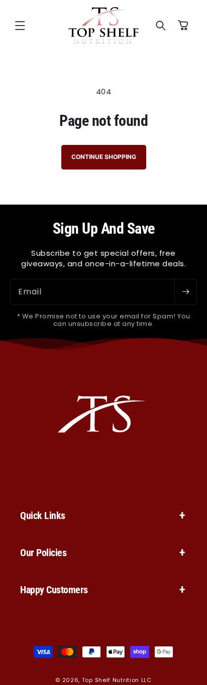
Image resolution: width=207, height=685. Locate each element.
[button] (20, 26)
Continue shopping (103, 156)
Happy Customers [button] (54, 590)
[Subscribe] (185, 292)
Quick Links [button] (42, 515)
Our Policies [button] (43, 553)
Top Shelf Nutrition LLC (117, 680)
